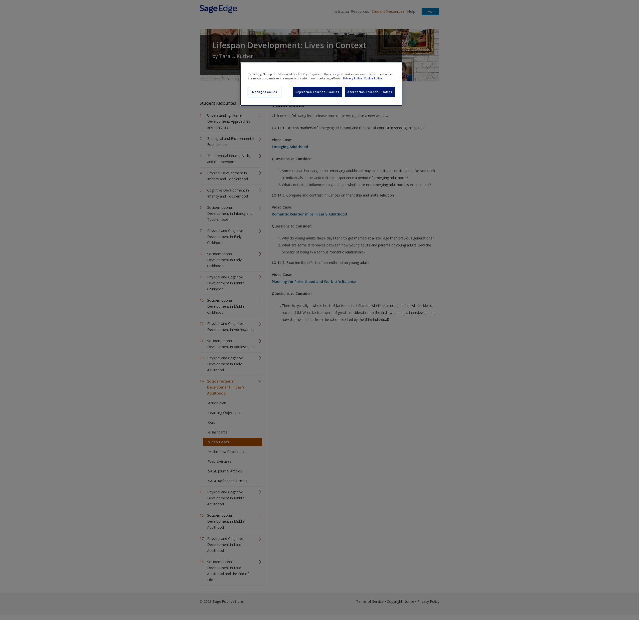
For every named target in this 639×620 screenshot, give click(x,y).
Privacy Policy (353, 78)
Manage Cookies (264, 92)
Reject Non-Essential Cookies (317, 92)
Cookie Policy (373, 78)
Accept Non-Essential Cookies (369, 92)
